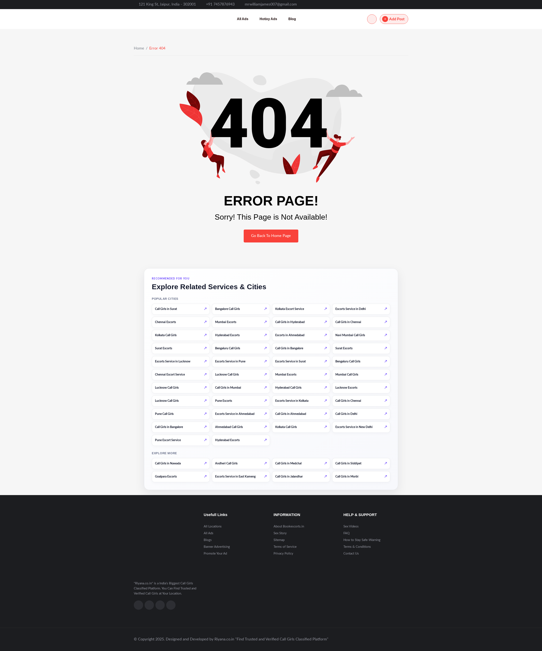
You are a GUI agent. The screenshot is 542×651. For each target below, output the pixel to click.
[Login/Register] (372, 19)
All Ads (242, 19)
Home (139, 48)
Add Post (397, 19)
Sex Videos (351, 526)
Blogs (208, 540)
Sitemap (279, 540)
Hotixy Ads (268, 19)
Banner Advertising (217, 546)
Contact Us (351, 553)
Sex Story (280, 533)
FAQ (346, 533)
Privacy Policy (283, 553)
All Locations (213, 526)
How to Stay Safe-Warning (361, 540)
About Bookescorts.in (289, 526)
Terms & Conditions (357, 546)
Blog (292, 19)
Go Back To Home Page (271, 236)
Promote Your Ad (215, 553)
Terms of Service (285, 546)
